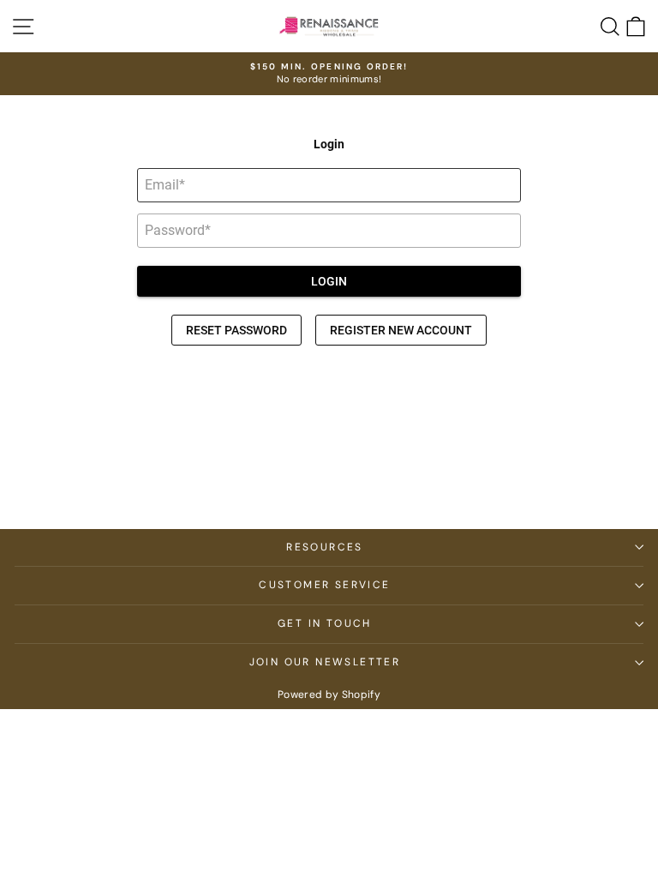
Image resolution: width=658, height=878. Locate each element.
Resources (324, 547)
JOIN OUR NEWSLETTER (325, 662)
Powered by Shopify (329, 694)
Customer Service (324, 585)
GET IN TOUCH (325, 623)
